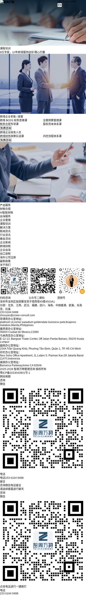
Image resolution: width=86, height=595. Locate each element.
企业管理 (5, 220)
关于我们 (5, 265)
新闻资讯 (5, 231)
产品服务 (5, 205)
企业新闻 (5, 242)
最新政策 (5, 261)
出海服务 (5, 216)
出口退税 (5, 253)
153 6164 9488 (9, 593)
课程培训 (5, 223)
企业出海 (5, 250)
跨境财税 (5, 246)
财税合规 (5, 208)
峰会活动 (5, 238)
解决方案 (5, 227)
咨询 (2, 492)
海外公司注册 (8, 257)
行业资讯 (5, 235)
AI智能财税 (6, 212)
